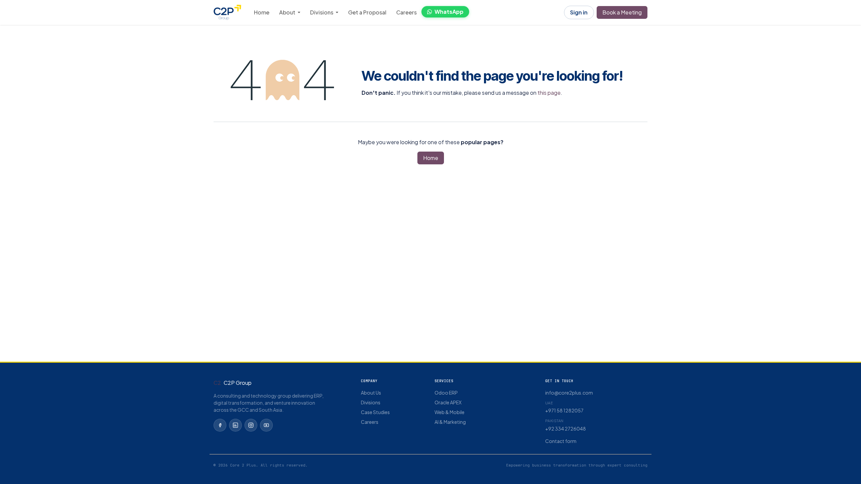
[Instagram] (251, 425)
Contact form (560, 441)
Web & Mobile (449, 412)
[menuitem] (261, 12)
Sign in (579, 12)
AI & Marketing (450, 422)
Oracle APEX (448, 402)
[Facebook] (220, 425)
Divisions (370, 402)
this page (549, 92)
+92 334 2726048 (565, 429)
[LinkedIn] (235, 425)
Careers (369, 422)
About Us (371, 393)
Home (430, 157)
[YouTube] (266, 425)
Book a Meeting (622, 12)
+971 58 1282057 (564, 410)
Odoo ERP (446, 393)
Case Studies (375, 412)
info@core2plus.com (569, 393)
